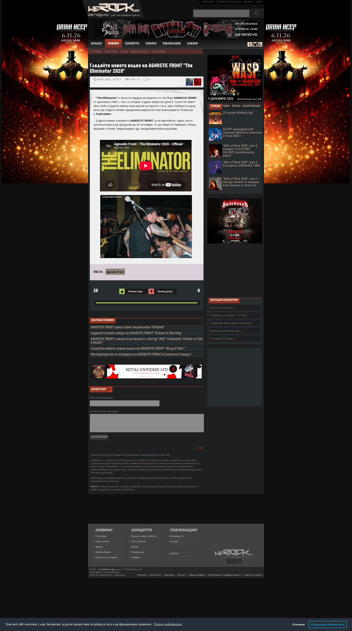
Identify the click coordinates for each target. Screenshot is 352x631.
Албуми (192, 43)
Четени (236, 106)
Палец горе (135, 291)
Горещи (215, 106)
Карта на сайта (254, 574)
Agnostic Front (115, 272)
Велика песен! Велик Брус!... (226, 330)
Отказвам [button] (298, 624)
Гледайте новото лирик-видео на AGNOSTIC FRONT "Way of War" (138, 349)
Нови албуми (158, 51)
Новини (113, 43)
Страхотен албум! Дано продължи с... (232, 323)
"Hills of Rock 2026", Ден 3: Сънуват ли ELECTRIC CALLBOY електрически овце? (240, 150)
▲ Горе (199, 447)
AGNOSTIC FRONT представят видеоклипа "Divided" (128, 327)
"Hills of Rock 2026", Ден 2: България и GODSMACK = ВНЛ (241, 164)
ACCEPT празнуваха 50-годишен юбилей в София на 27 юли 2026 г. (242, 133)
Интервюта (176, 536)
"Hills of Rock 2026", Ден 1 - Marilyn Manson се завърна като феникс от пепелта (241, 182)
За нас (181, 574)
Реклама (169, 574)
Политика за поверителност (224, 574)
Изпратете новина (106, 557)
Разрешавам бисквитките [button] (327, 624)
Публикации (172, 43)
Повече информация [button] (167, 624)
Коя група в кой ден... (222, 338)
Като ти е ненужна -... (222, 307)
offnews (208, 1)
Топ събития (138, 541)
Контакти (155, 574)
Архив (124, 51)
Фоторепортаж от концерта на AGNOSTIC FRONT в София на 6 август (141, 354)
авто (258, 1)
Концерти (132, 43)
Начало (96, 43)
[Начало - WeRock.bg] (113, 16)
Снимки (150, 43)
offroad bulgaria (229, 1)
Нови (226, 106)
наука (248, 1)
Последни (96, 51)
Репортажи (137, 552)
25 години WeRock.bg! (238, 113)
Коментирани (251, 106)
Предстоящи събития (143, 536)
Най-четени (111, 51)
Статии (174, 541)
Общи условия (197, 574)
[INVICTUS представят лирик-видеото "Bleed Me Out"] (189, 82)
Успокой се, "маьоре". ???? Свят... (229, 315)
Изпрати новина (139, 51)
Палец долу (164, 291)
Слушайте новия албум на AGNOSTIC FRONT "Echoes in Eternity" (136, 333)
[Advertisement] (234, 271)
